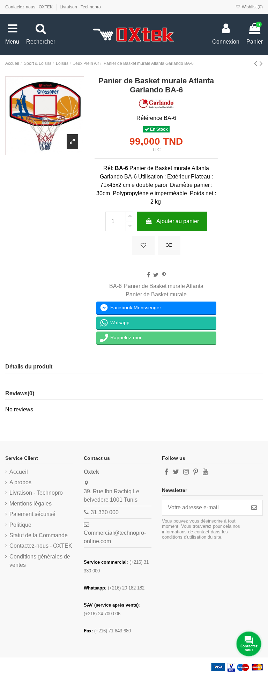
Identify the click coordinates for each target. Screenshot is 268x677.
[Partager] (148, 275)
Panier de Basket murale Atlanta (163, 286)
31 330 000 (105, 512)
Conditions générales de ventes (39, 561)
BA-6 (115, 286)
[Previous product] (257, 63)
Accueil (18, 472)
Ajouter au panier (177, 221)
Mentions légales (30, 504)
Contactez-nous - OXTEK (29, 7)
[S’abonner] (254, 507)
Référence (149, 118)
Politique (20, 525)
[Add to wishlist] (143, 245)
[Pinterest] (164, 275)
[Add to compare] (169, 245)
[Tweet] (155, 275)
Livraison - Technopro (80, 7)
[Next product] (261, 63)
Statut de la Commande (38, 535)
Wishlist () (252, 7)
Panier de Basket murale (156, 294)
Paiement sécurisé (32, 514)
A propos (20, 482)
